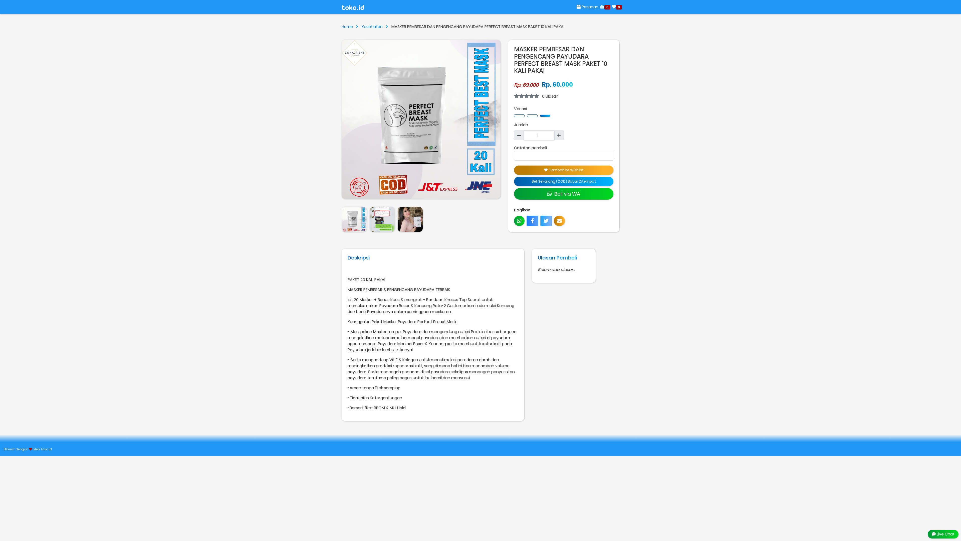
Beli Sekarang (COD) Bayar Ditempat (564, 181)
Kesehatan (373, 27)
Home (348, 27)
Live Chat (945, 534)
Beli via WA (566, 193)
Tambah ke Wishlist (566, 170)
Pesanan (589, 7)
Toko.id (46, 449)
